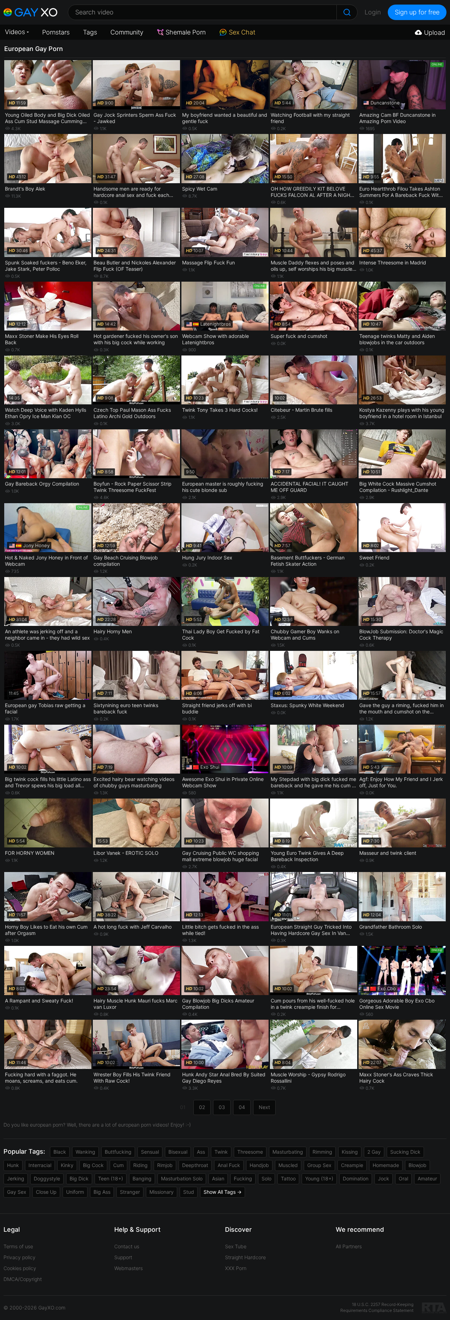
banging (142, 1178)
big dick (79, 1178)
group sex (319, 1165)
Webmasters (128, 1268)
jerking (15, 1178)
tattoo (288, 1178)
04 (242, 1107)
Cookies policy (20, 1268)
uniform (75, 1192)
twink (221, 1152)
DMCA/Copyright (23, 1279)
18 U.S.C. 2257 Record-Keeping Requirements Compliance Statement (376, 1307)
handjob (259, 1165)
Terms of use (18, 1246)
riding (140, 1165)
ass (201, 1152)
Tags (90, 32)
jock (383, 1178)
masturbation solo (181, 1178)
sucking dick (405, 1152)
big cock (93, 1165)
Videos (15, 32)
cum (118, 1165)
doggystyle (47, 1178)
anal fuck (229, 1165)
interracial (39, 1165)
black (59, 1152)
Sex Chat (242, 32)
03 (222, 1107)
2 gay (374, 1152)
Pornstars (56, 32)
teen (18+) (110, 1178)
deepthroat (195, 1165)
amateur (427, 1178)
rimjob (165, 1165)
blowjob (417, 1165)
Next (264, 1107)
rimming (322, 1152)
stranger (130, 1192)
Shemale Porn (186, 32)
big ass (102, 1192)
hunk (13, 1165)
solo (266, 1178)
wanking (85, 1152)
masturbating (287, 1152)
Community (126, 32)
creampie (352, 1165)
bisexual (177, 1152)
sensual (150, 1152)
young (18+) (319, 1178)
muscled (288, 1165)
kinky (67, 1165)
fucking (243, 1178)
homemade (386, 1165)
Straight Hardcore (245, 1257)
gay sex (16, 1192)
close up (46, 1192)
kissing (350, 1152)
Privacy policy (20, 1257)
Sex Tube (235, 1246)
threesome (250, 1152)
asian (218, 1178)
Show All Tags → (223, 1192)
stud (188, 1192)
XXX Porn (235, 1268)
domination (355, 1178)
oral (403, 1178)
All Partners (349, 1246)
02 (202, 1107)
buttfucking (118, 1152)
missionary (161, 1192)
